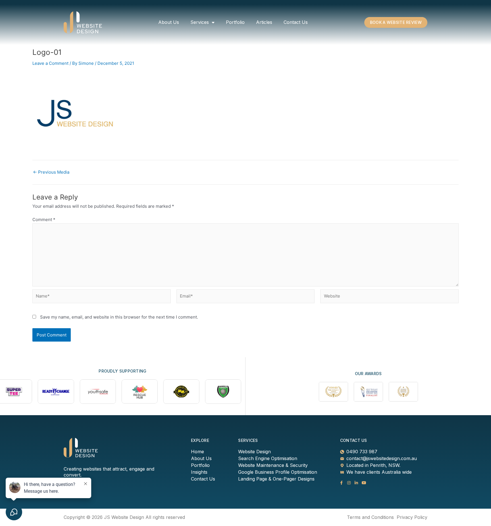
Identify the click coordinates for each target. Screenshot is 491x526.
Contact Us (296, 22)
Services (199, 22)
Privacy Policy (412, 517)
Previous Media (51, 172)
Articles (264, 22)
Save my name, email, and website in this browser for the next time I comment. (119, 317)
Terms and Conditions (370, 517)
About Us (168, 22)
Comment (43, 219)
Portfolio (235, 22)
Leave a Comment (50, 63)
